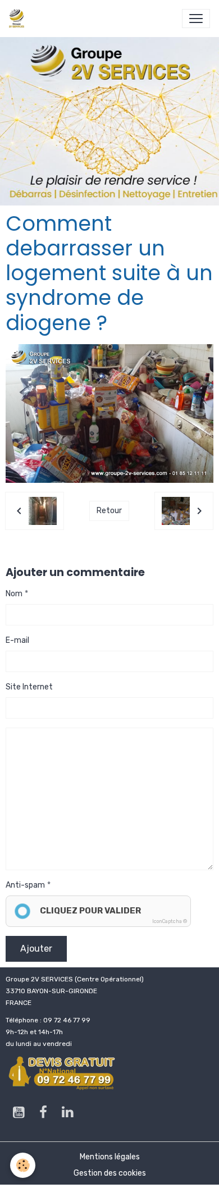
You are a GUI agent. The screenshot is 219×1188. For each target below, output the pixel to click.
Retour (109, 510)
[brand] (19, 18)
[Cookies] (22, 1165)
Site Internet (29, 687)
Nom (14, 593)
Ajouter (36, 948)
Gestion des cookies (110, 1173)
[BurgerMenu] (196, 18)
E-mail (17, 640)
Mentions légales (110, 1157)
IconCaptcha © (169, 921)
